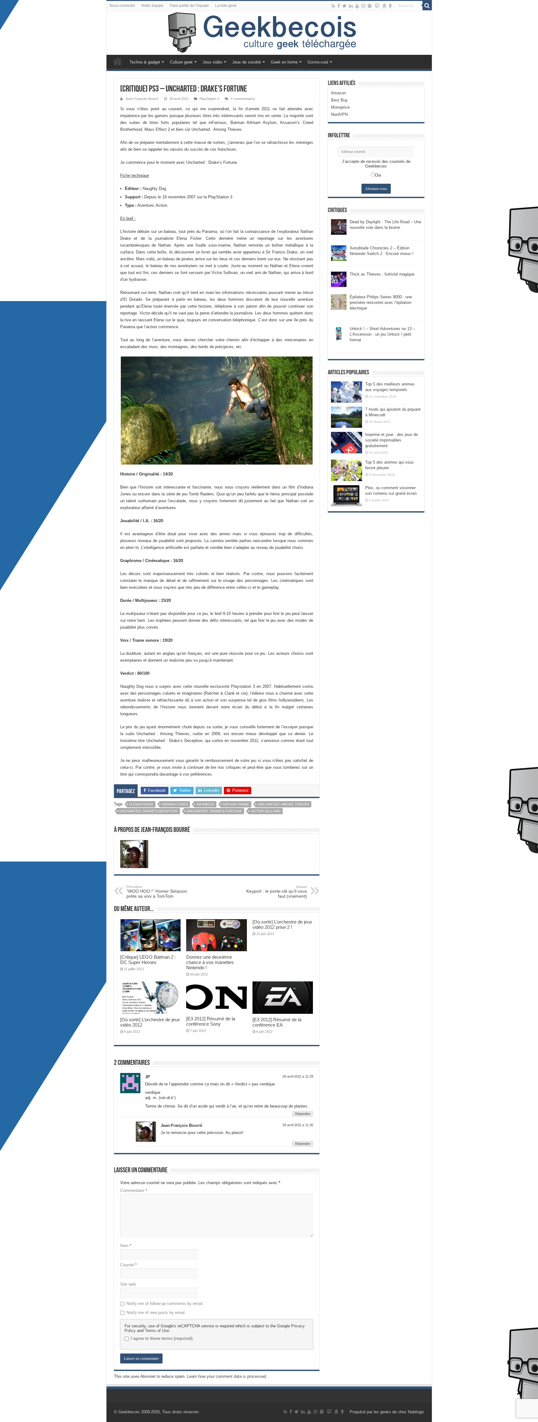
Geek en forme (284, 62)
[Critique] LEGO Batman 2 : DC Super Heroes (148, 959)
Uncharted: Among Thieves (283, 804)
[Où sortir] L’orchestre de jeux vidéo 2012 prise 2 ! (282, 924)
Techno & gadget (145, 62)
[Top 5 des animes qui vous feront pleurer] (346, 470)
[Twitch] (377, 6)
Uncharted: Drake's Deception (148, 811)
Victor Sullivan (266, 811)
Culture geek (181, 62)
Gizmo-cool (318, 62)
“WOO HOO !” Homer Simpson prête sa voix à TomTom (156, 892)
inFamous (205, 804)
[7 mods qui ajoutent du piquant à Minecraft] (346, 417)
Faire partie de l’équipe (189, 5)
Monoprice (340, 107)
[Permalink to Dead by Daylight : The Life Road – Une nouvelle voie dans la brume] (339, 226)
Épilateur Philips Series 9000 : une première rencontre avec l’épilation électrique (381, 302)
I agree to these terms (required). (162, 1338)
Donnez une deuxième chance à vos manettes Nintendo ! (210, 962)
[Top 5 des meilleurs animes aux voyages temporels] (346, 392)
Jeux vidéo (212, 62)
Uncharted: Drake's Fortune (214, 811)
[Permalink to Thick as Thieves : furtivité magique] (339, 278)
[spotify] (369, 6)
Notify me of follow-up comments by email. (165, 1303)
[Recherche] (427, 5)
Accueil (118, 61)
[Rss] (333, 6)
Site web (128, 1284)
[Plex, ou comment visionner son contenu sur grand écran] (346, 495)
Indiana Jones (175, 804)
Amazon (338, 93)
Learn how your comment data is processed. (227, 1376)
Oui (378, 175)
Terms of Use (157, 1330)
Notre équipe (152, 5)
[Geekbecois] (269, 33)
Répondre (302, 1114)
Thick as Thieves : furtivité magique (382, 274)
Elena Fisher (141, 804)
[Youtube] (357, 6)
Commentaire (133, 1190)
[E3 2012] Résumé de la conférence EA (276, 1022)
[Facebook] (339, 6)
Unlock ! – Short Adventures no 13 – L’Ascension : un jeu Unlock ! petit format (382, 334)
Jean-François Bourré (141, 99)
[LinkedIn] (350, 6)
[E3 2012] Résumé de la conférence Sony (210, 1021)
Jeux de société (246, 62)
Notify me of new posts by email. (156, 1312)
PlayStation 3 (209, 99)
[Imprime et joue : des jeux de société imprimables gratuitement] (346, 442)
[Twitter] (344, 6)
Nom (125, 1245)
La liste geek (226, 5)
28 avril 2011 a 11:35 (297, 1125)
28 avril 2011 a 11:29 (297, 1076)
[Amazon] (384, 6)
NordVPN (339, 114)
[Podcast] (390, 6)
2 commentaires (243, 99)
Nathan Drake (236, 804)
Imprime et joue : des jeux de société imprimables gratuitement (391, 440)
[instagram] (363, 6)
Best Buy (339, 100)
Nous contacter (122, 5)
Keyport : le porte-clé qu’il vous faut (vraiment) (276, 892)
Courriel (128, 1265)
